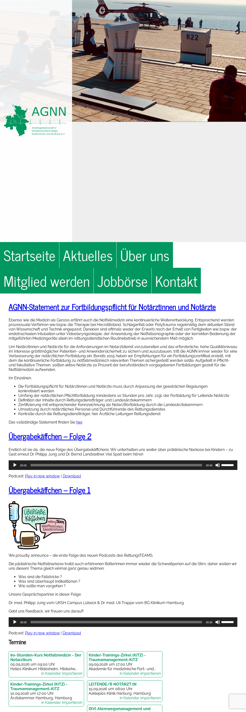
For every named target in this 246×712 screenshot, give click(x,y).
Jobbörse (122, 280)
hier (79, 422)
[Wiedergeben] (14, 465)
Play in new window (42, 476)
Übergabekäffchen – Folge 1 (50, 489)
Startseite (29, 255)
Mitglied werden (47, 280)
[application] (123, 465)
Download (72, 476)
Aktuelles (88, 255)
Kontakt (176, 280)
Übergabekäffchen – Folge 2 (50, 436)
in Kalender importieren (61, 673)
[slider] (228, 464)
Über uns (144, 255)
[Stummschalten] (217, 465)
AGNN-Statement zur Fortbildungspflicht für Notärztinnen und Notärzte (112, 306)
